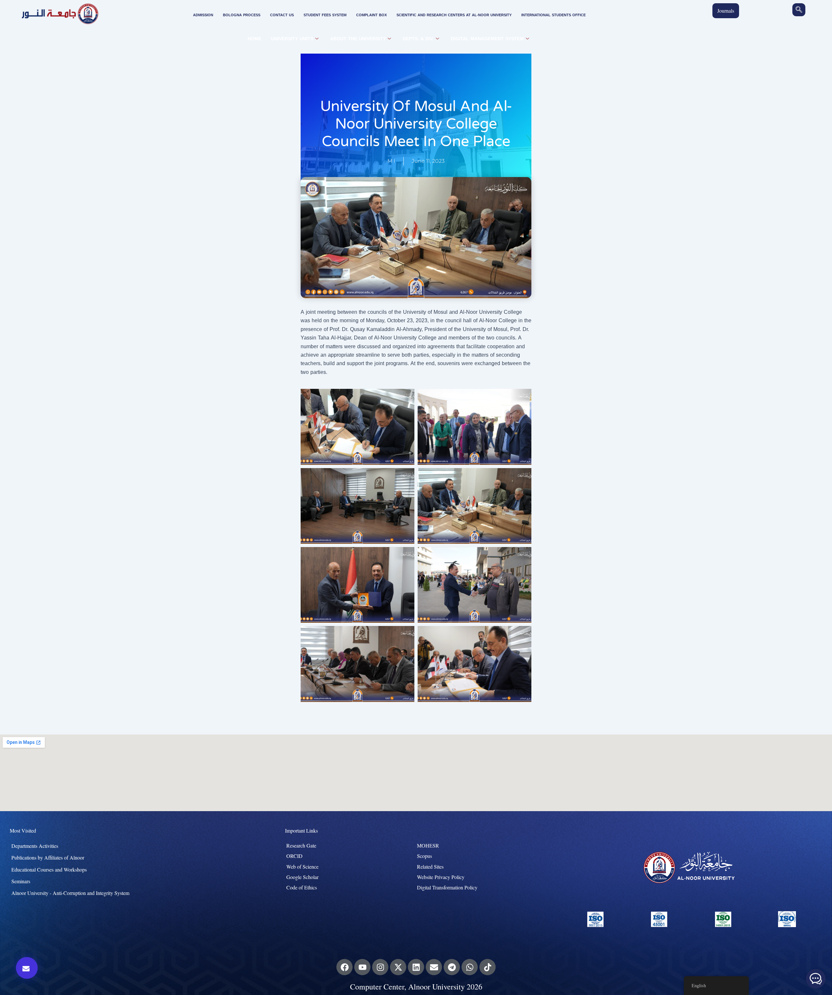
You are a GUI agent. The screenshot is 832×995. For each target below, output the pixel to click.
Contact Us (282, 15)
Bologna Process (241, 15)
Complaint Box (371, 15)
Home (254, 38)
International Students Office (553, 15)
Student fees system (325, 15)
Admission (203, 15)
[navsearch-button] (798, 9)
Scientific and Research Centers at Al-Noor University (454, 15)
